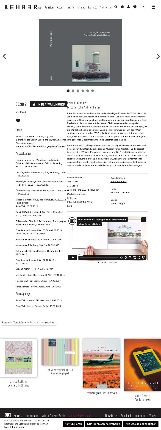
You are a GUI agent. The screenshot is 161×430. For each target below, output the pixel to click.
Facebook (126, 415)
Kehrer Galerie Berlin (54, 415)
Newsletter (111, 415)
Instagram (140, 415)
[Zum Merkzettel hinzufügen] (18, 120)
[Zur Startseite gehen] (21, 7)
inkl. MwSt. (21, 112)
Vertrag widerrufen (79, 415)
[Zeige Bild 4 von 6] (83, 90)
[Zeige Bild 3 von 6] (78, 90)
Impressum (32, 415)
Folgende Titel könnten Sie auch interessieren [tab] (29, 322)
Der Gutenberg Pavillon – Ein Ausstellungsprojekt (60, 371)
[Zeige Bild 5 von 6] (87, 90)
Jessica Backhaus (18, 383)
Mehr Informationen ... (15, 427)
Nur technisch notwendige (103, 423)
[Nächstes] (157, 56)
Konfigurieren (73, 423)
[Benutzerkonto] (128, 7)
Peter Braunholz (119, 181)
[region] (80, 366)
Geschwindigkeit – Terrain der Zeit (101, 393)
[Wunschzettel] (135, 7)
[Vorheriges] (4, 56)
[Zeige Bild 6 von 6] (92, 90)
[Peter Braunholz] (80, 52)
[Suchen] (115, 7)
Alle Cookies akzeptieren (140, 423)
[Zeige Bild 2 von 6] (73, 90)
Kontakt (18, 415)
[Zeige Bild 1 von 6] (68, 90)
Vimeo (152, 415)
